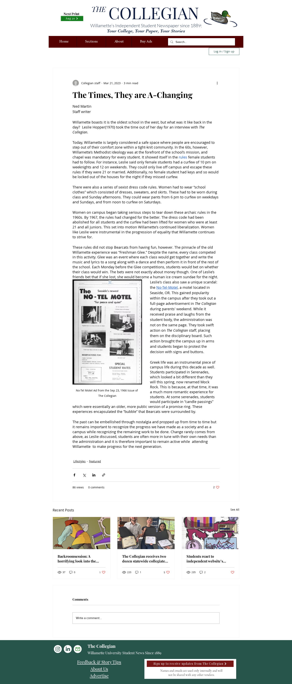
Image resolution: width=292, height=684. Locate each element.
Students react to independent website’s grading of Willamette (205, 558)
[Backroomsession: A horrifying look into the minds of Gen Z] (81, 533)
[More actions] (217, 83)
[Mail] (78, 649)
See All (234, 509)
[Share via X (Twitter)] (84, 475)
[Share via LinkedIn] (94, 475)
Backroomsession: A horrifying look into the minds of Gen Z (77, 558)
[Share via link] (103, 475)
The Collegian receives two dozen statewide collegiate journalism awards (144, 558)
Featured (95, 461)
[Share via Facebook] (74, 475)
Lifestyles (79, 461)
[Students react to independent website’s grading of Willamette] (210, 533)
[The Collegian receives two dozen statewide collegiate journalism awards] (146, 533)
